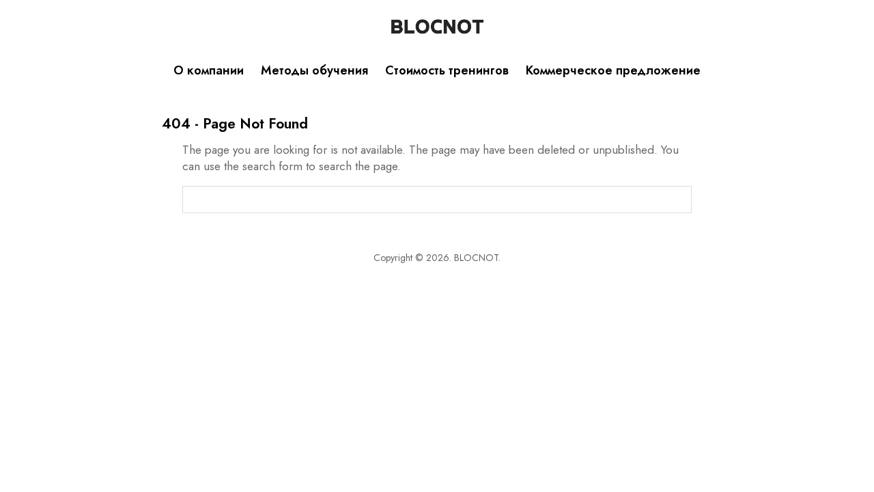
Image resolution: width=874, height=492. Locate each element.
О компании (208, 70)
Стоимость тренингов (447, 70)
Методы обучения (314, 70)
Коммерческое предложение (613, 70)
